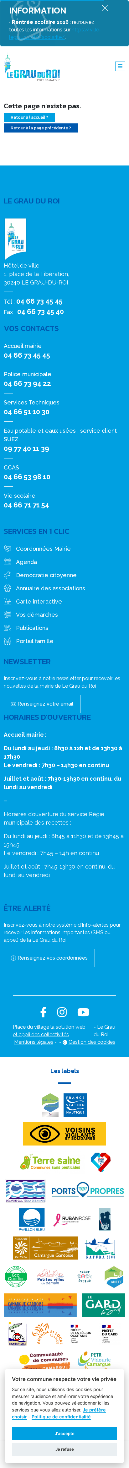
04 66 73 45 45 (39, 301)
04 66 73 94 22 (27, 383)
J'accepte (65, 1433)
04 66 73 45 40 (40, 311)
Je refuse (64, 1449)
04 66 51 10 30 (26, 412)
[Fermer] (105, 8)
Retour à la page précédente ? (41, 128)
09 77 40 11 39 (26, 448)
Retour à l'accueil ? (29, 117)
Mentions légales (33, 1042)
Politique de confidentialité (61, 1416)
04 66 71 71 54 (26, 505)
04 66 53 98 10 (27, 477)
